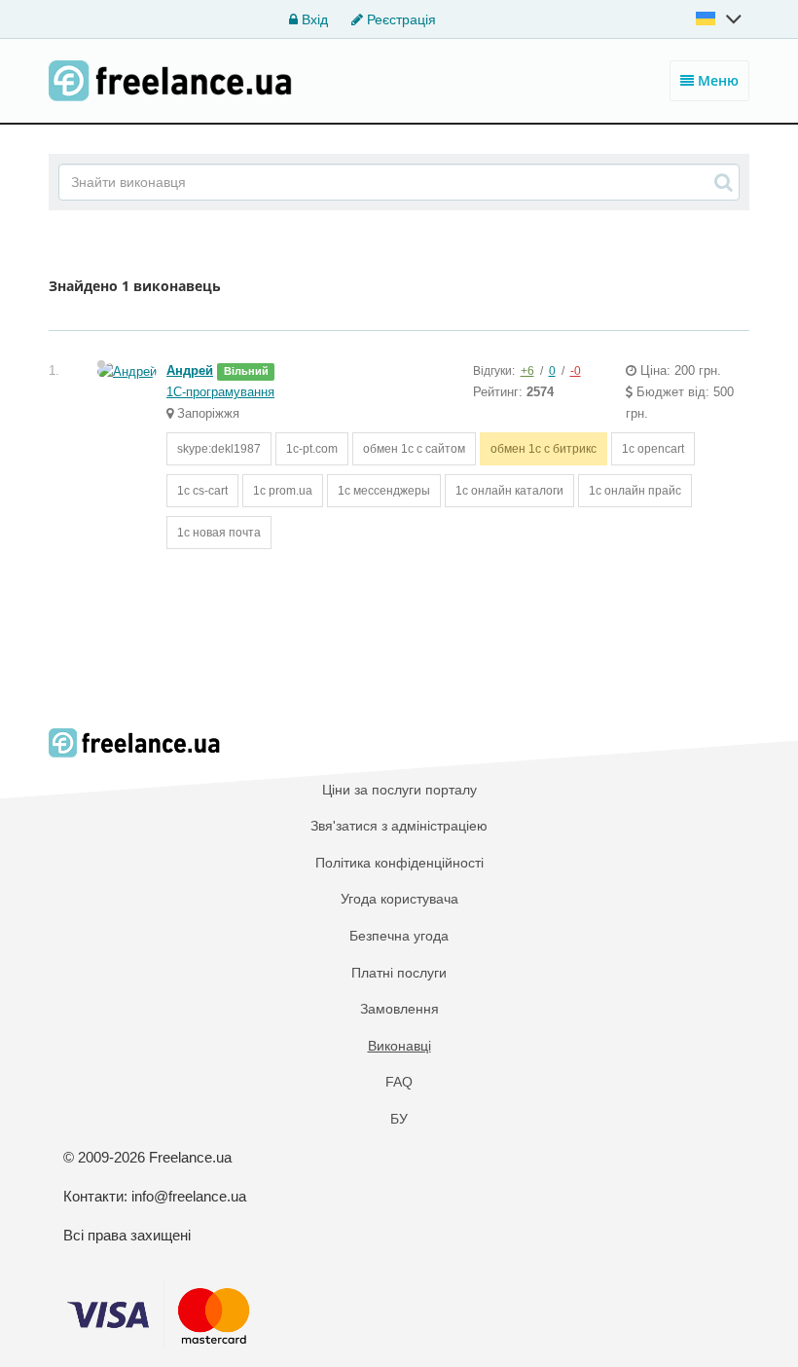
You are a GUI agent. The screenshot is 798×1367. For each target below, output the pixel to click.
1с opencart (653, 449)
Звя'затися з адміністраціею (399, 825)
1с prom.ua (282, 491)
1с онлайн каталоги (509, 491)
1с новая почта (219, 532)
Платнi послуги (399, 972)
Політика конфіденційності (399, 862)
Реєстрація (399, 19)
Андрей (189, 370)
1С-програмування (220, 392)
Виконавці (399, 1045)
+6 (527, 371)
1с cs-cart (202, 491)
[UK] (720, 18)
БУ (399, 1119)
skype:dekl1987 (219, 449)
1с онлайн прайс (635, 491)
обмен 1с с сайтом (414, 449)
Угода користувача (399, 898)
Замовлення (399, 1008)
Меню (716, 80)
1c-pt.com (312, 449)
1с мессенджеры (384, 491)
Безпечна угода (399, 935)
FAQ (399, 1082)
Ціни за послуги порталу (399, 789)
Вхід (313, 19)
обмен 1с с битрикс (543, 449)
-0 (575, 371)
